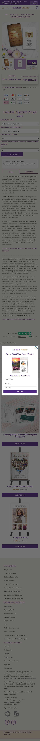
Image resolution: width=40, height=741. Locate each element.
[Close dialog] (36, 347)
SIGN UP (20, 391)
